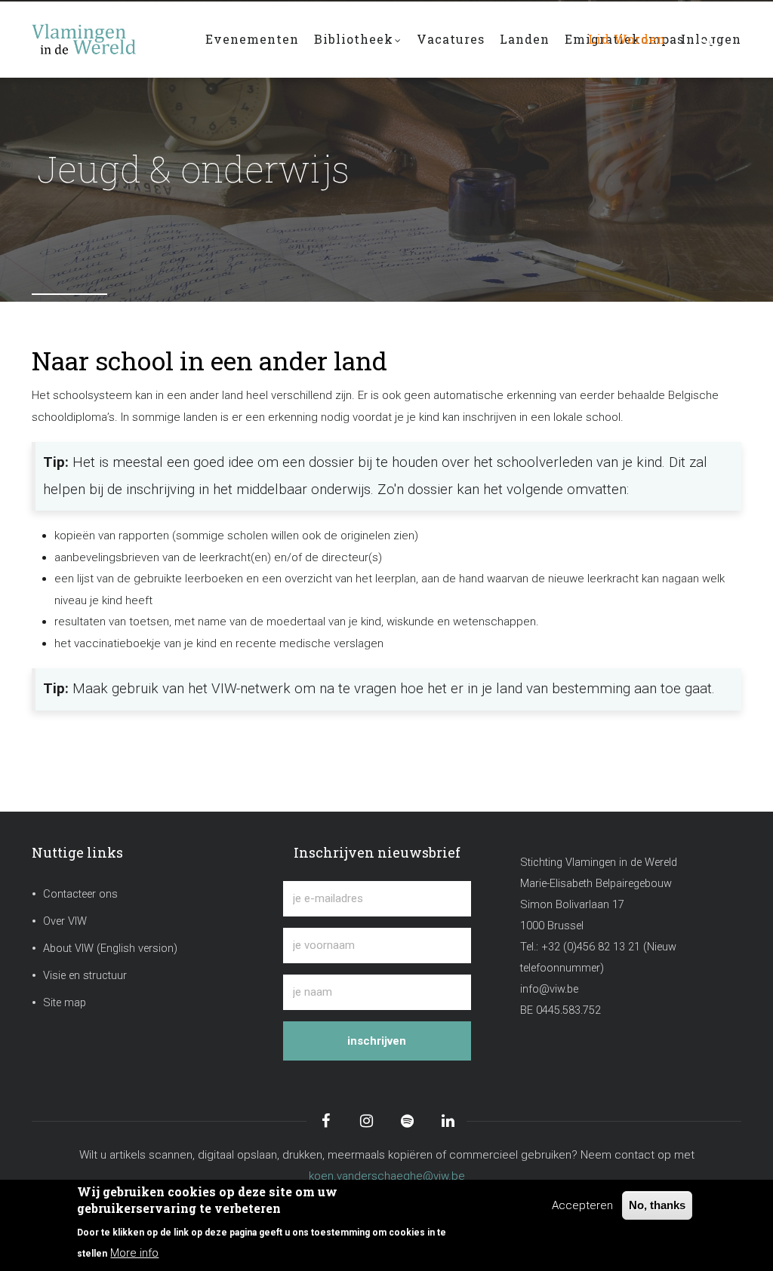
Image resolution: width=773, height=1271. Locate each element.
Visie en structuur (85, 975)
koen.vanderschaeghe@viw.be (387, 1176)
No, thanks (657, 1205)
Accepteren (582, 1205)
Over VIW (65, 921)
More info (134, 1253)
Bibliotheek (353, 39)
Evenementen (252, 39)
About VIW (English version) (110, 948)
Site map (64, 1002)
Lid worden (627, 39)
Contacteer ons (80, 894)
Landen (525, 39)
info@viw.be (549, 989)
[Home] (107, 32)
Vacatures (451, 39)
